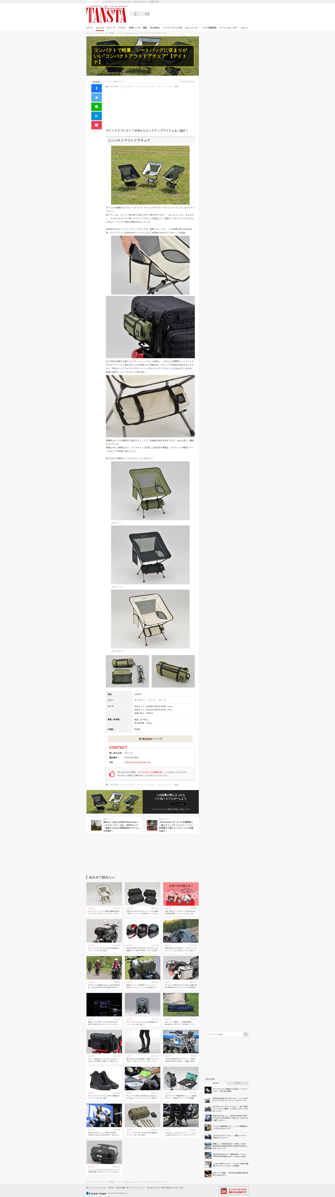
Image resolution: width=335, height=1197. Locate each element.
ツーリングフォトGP (172, 27)
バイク (168, 86)
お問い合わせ (154, 1188)
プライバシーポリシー (137, 1188)
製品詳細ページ (150, 738)
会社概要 (122, 1188)
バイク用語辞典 (209, 27)
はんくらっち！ (192, 27)
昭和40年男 (154, 2)
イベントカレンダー (228, 27)
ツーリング (150, 86)
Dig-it (113, 1188)
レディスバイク (110, 2)
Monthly (237, 1083)
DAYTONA (114, 86)
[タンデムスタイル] (106, 15)
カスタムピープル (125, 2)
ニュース (100, 27)
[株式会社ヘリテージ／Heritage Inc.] (96, 1193)
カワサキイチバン (141, 2)
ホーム (90, 27)
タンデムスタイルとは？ (97, 1188)
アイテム (122, 27)
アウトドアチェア (127, 86)
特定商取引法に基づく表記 (173, 1188)
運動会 (176, 86)
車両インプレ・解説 (138, 27)
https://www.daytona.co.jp (137, 762)
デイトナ (160, 86)
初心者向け (155, 27)
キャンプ (111, 27)
